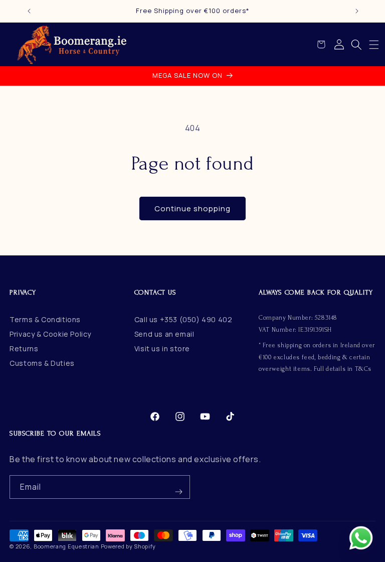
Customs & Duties (42, 363)
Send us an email (164, 334)
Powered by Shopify (128, 546)
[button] (374, 45)
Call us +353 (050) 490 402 (183, 319)
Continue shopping (192, 208)
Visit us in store (162, 348)
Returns (24, 348)
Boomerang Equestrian (66, 546)
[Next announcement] (357, 11)
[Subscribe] (178, 487)
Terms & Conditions (45, 319)
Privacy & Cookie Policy (50, 334)
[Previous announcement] (29, 11)
